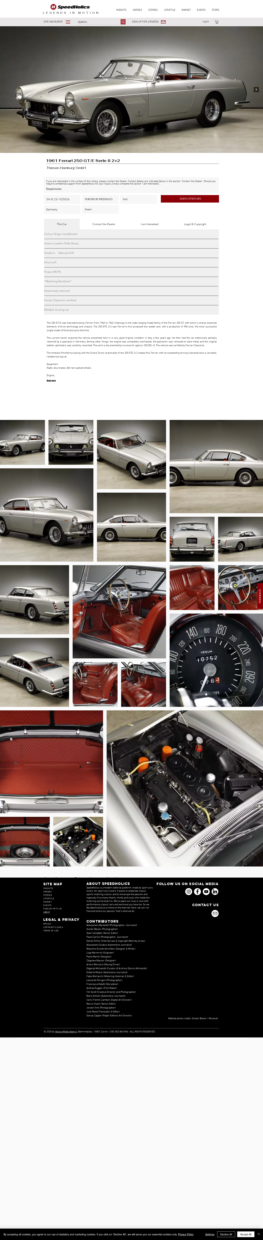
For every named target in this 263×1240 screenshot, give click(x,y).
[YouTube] (206, 891)
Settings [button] (209, 1234)
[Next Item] (256, 89)
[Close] (259, 1234)
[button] (59, 22)
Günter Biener (199, 1018)
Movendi (213, 1018)
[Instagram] (188, 891)
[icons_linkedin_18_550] (214, 891)
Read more (54, 189)
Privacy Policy (186, 1234)
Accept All (245, 1234)
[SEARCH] (123, 21)
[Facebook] (197, 891)
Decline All (226, 1234)
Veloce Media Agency (66, 1031)
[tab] (62, 224)
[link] (217, 22)
